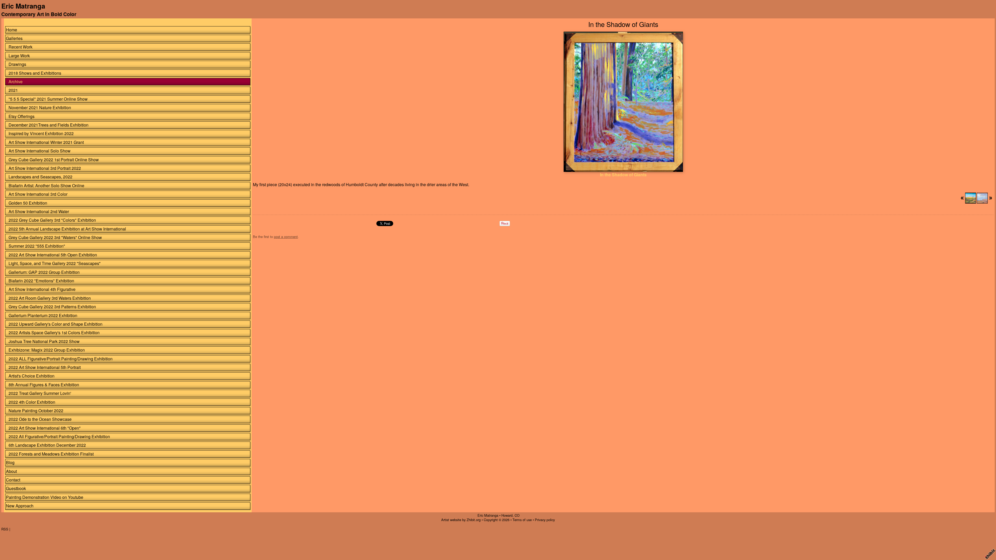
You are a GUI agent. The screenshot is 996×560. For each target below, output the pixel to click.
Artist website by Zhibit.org (461, 519)
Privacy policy (545, 519)
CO (517, 515)
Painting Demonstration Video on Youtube (44, 497)
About (11, 471)
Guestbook (16, 488)
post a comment (286, 236)
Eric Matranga (23, 6)
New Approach (19, 506)
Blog (10, 462)
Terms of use (522, 519)
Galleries (14, 38)
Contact (13, 480)
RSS (4, 529)
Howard (507, 515)
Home (11, 30)
